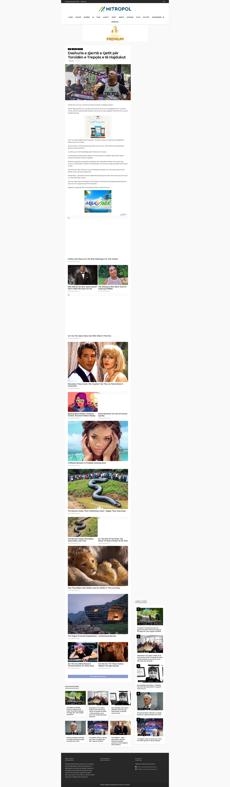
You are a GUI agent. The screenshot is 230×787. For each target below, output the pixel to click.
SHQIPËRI (87, 17)
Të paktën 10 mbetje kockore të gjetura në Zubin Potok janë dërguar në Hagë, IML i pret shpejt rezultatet (74, 711)
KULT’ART (146, 17)
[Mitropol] (115, 9)
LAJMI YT (106, 17)
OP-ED (138, 17)
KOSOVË (78, 17)
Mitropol (71, 61)
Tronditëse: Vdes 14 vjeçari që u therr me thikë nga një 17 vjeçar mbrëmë (98, 739)
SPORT (114, 17)
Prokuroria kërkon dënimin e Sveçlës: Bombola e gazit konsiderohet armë (75, 739)
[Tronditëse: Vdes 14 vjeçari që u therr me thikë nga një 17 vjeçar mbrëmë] (98, 728)
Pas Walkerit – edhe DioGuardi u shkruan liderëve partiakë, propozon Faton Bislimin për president (119, 741)
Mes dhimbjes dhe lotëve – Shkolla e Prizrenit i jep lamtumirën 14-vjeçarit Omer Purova (120, 710)
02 (93, 17)
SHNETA (121, 17)
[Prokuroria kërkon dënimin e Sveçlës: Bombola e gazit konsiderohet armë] (75, 728)
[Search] (163, 17)
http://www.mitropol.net (150, 769)
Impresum (83, 1)
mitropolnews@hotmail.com (149, 767)
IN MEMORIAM (157, 17)
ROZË (98, 17)
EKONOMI (130, 17)
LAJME (70, 17)
